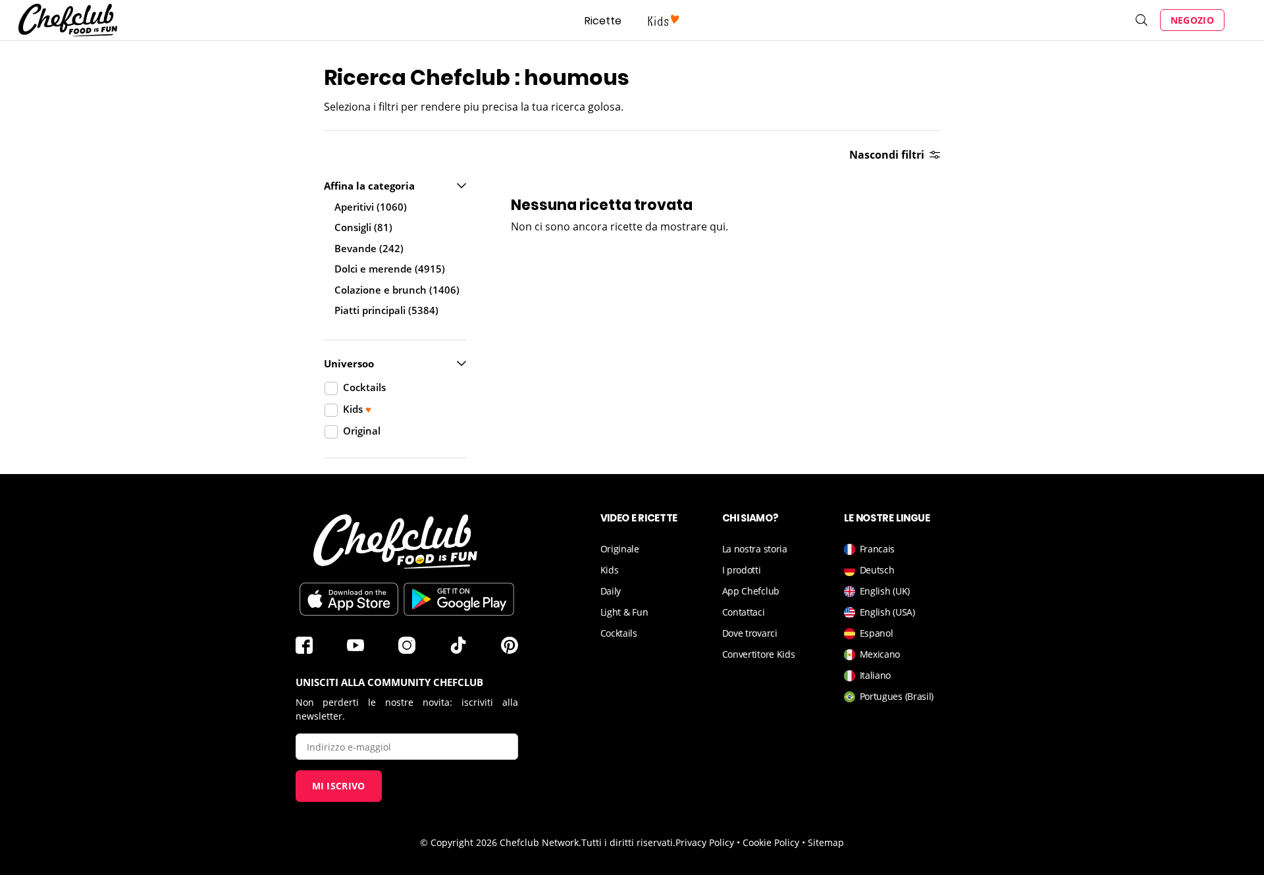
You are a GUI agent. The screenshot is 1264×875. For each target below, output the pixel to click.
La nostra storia (754, 549)
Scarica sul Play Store (459, 599)
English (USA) (887, 612)
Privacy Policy (704, 842)
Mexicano (880, 654)
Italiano (875, 675)
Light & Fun (624, 612)
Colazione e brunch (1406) (397, 289)
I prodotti (741, 570)
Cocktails (618, 633)
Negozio (1192, 20)
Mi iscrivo (338, 786)
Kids (609, 570)
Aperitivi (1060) (370, 206)
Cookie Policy (771, 842)
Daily (610, 591)
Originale (619, 549)
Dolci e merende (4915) (389, 268)
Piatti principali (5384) (386, 310)
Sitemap (826, 842)
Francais (877, 549)
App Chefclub (750, 591)
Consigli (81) (363, 227)
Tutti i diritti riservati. (628, 842)
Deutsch (877, 570)
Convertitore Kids (758, 654)
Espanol (876, 633)
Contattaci (743, 612)
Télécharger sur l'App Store (349, 599)
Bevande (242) (369, 248)
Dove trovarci (749, 633)
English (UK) (885, 591)
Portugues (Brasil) (897, 696)
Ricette (603, 20)
